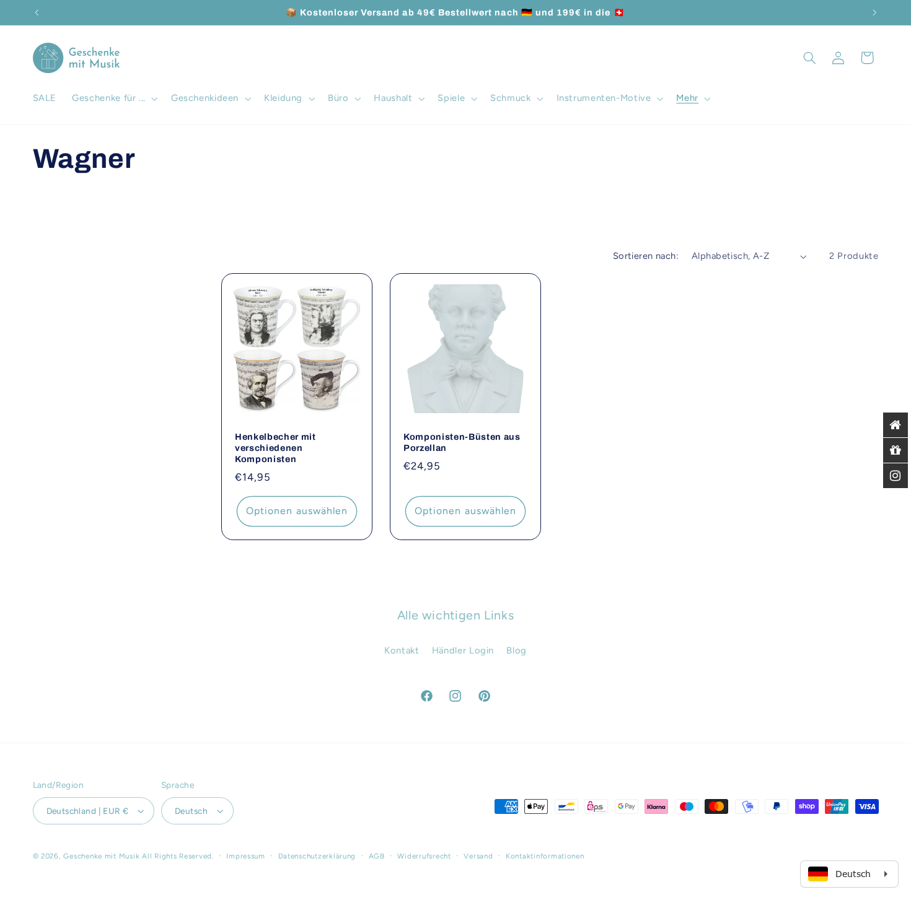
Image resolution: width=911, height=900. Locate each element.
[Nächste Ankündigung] (874, 12)
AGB (377, 856)
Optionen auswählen (297, 511)
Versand (478, 856)
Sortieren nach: (646, 255)
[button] (114, 98)
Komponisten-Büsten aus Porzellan (462, 442)
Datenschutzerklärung (317, 856)
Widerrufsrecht (424, 856)
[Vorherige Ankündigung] (36, 12)
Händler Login (463, 650)
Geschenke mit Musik (101, 856)
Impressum (245, 856)
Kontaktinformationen (545, 856)
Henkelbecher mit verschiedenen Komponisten (275, 448)
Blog (516, 650)
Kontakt (401, 650)
